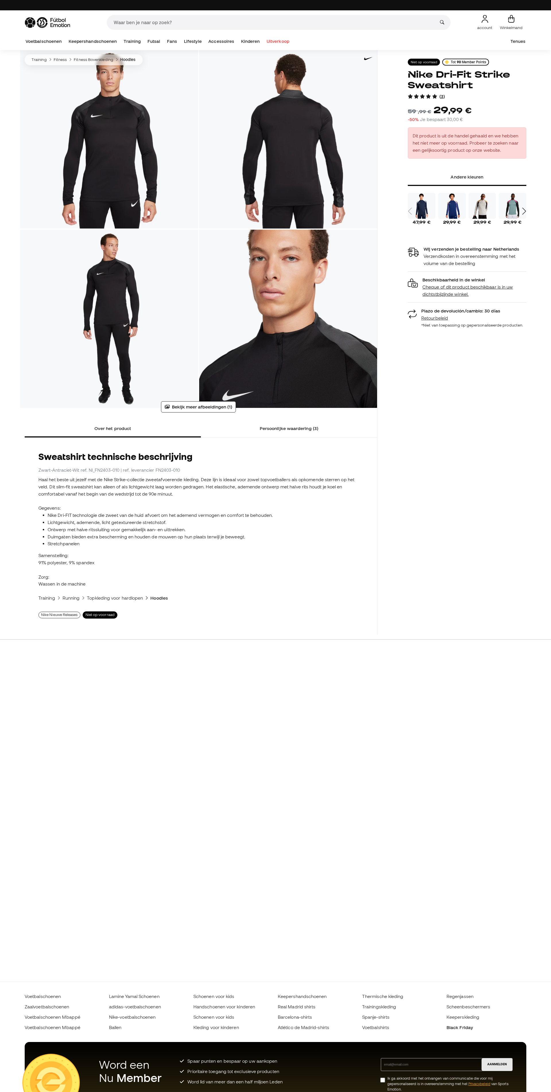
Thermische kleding (382, 996)
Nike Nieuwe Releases (59, 615)
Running (71, 597)
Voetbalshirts (375, 1027)
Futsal (154, 41)
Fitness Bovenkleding (93, 59)
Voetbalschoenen (44, 41)
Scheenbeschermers (468, 1006)
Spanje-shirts (375, 1017)
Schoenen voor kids (213, 996)
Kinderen (250, 41)
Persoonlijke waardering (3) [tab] (289, 428)
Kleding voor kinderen (216, 1027)
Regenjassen (460, 996)
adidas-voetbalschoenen (135, 1006)
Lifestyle (193, 41)
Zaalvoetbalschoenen (47, 1006)
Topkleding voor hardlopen (115, 597)
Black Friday (460, 1027)
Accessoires (221, 41)
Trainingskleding (379, 1006)
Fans (172, 41)
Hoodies (128, 59)
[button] (467, 287)
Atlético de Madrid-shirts (303, 1027)
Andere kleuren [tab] (467, 176)
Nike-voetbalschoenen (132, 1017)
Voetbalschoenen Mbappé (52, 1017)
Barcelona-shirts (295, 1017)
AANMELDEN (497, 1064)
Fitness (60, 59)
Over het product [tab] (112, 428)
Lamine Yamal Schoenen (134, 996)
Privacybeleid (479, 1084)
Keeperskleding (463, 1017)
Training (132, 41)
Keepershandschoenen (93, 41)
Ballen (115, 1027)
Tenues (518, 41)
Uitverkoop (278, 41)
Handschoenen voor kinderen (224, 1006)
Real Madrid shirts (296, 1006)
